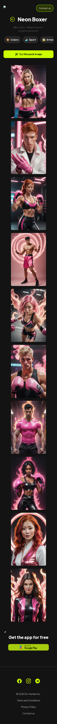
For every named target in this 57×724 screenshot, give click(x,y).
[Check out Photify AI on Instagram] (28, 681)
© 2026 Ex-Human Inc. (28, 693)
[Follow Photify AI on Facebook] (19, 681)
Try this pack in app (30, 54)
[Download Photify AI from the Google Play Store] (28, 647)
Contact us (45, 8)
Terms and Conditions (28, 700)
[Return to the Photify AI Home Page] (13, 8)
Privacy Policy (28, 706)
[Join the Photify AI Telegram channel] (37, 681)
